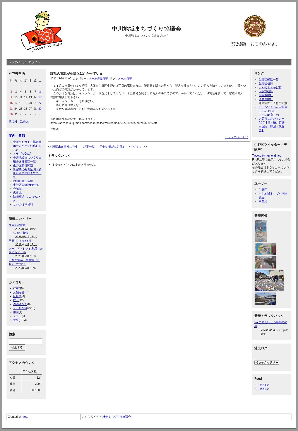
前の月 (13, 121)
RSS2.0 (264, 388)
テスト (17, 316)
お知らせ (18, 292)
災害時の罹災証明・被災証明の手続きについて (27, 173)
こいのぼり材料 (23, 204)
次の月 (24, 121)
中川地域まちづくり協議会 (146, 29)
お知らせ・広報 (23, 181)
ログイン (34, 62)
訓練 (16, 312)
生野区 (263, 189)
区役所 (17, 296)
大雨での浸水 (17, 225)
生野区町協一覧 (269, 79)
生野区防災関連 (23, 165)
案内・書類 (17, 135)
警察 (16, 320)
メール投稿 (20, 308)
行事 (16, 288)
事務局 (263, 201)
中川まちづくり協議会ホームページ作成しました (27, 145)
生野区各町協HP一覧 (26, 184)
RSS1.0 (264, 385)
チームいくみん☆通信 (273, 107)
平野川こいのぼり (20, 240)
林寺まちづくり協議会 (117, 416)
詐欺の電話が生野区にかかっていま (76, 73)
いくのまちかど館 (270, 87)
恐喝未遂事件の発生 (65, 146)
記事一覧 (89, 146)
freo (24, 416)
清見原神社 (266, 99)
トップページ (17, 62)
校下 (16, 300)
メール (122, 78)
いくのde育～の (269, 114)
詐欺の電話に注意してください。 (121, 146)
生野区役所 (266, 83)
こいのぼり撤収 (19, 232)
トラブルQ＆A (22, 153)
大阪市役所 (266, 91)
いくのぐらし (267, 111)
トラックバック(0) (236, 137)
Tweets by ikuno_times (266, 155)
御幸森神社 (266, 95)
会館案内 (18, 188)
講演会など (20, 304)
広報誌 (17, 192)
